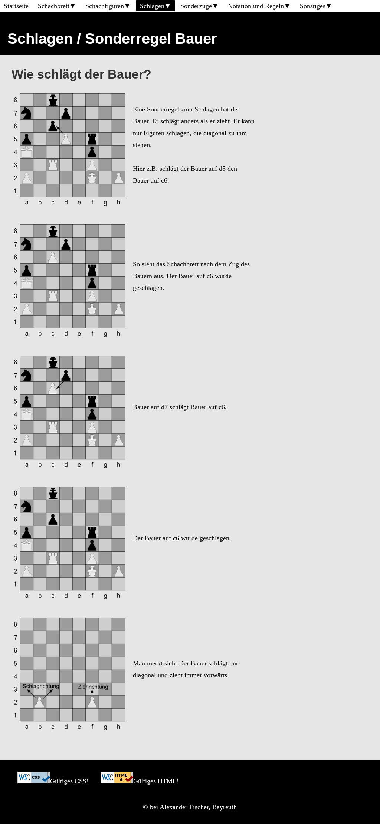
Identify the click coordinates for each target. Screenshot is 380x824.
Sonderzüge (196, 6)
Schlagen (152, 6)
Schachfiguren (104, 6)
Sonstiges (312, 6)
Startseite (16, 6)
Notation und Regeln (256, 6)
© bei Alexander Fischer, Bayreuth (190, 807)
